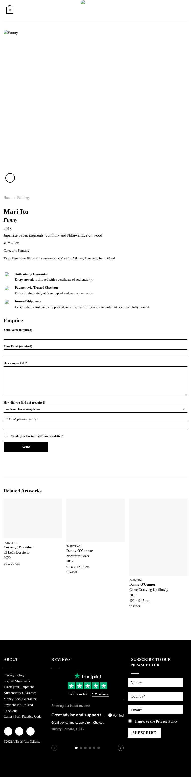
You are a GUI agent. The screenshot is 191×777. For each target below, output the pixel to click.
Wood (111, 258)
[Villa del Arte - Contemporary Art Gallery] (95, 10)
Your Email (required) (18, 346)
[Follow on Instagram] (19, 731)
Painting (23, 198)
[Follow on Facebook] (8, 731)
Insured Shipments (17, 681)
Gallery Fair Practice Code (22, 716)
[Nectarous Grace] (95, 520)
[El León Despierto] (33, 519)
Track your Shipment (19, 687)
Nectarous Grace (78, 556)
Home (8, 198)
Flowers (32, 258)
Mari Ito (65, 258)
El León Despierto (17, 552)
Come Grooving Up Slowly (148, 590)
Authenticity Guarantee (20, 693)
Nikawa (78, 258)
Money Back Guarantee (20, 699)
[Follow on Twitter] (30, 731)
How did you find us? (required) (24, 402)
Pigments (91, 258)
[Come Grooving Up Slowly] (158, 537)
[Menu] (181, 10)
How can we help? (15, 363)
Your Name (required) (18, 329)
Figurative (19, 258)
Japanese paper (49, 258)
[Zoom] (10, 178)
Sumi (101, 258)
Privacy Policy (14, 675)
